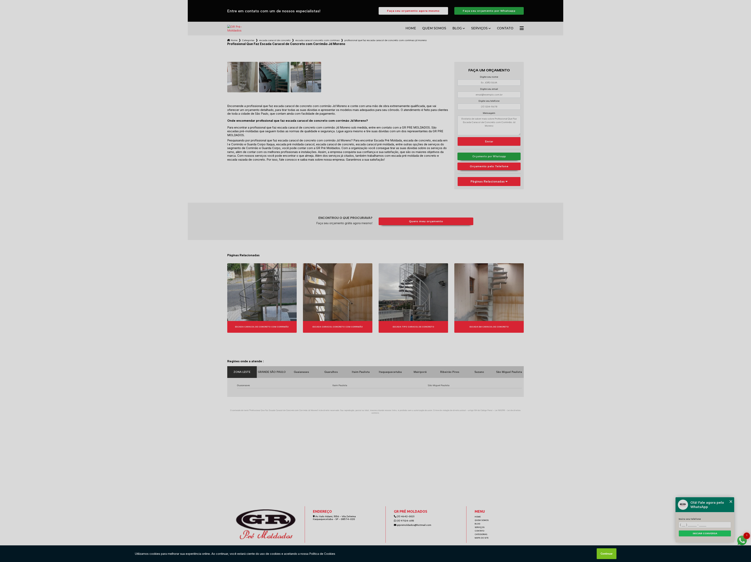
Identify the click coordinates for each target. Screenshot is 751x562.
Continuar (607, 553)
